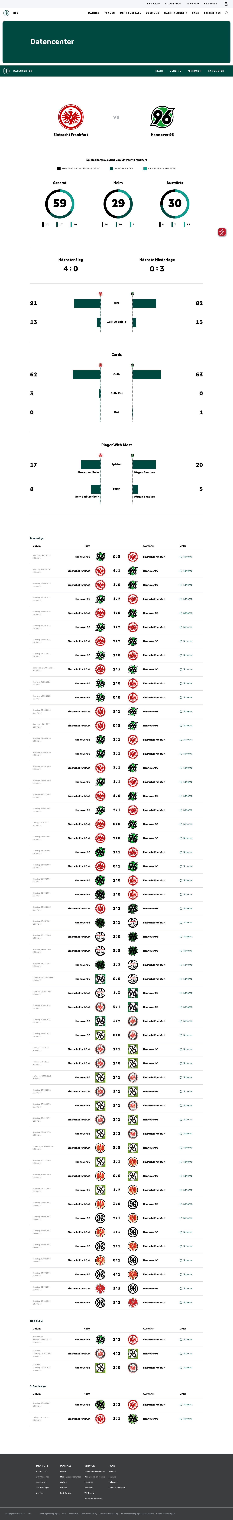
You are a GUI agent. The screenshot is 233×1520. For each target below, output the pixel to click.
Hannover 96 (82, 557)
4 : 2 (116, 1354)
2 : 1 (116, 740)
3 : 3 (116, 951)
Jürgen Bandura (144, 472)
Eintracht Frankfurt (154, 557)
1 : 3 (116, 993)
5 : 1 (116, 1007)
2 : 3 (116, 669)
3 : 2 (116, 1021)
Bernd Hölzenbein (87, 496)
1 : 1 (116, 782)
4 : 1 (116, 571)
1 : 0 (116, 585)
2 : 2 (116, 641)
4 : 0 (116, 796)
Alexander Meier (88, 472)
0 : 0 (116, 697)
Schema (187, 556)
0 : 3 (116, 557)
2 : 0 (116, 683)
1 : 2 (116, 599)
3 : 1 (116, 712)
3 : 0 (116, 894)
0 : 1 (116, 866)
